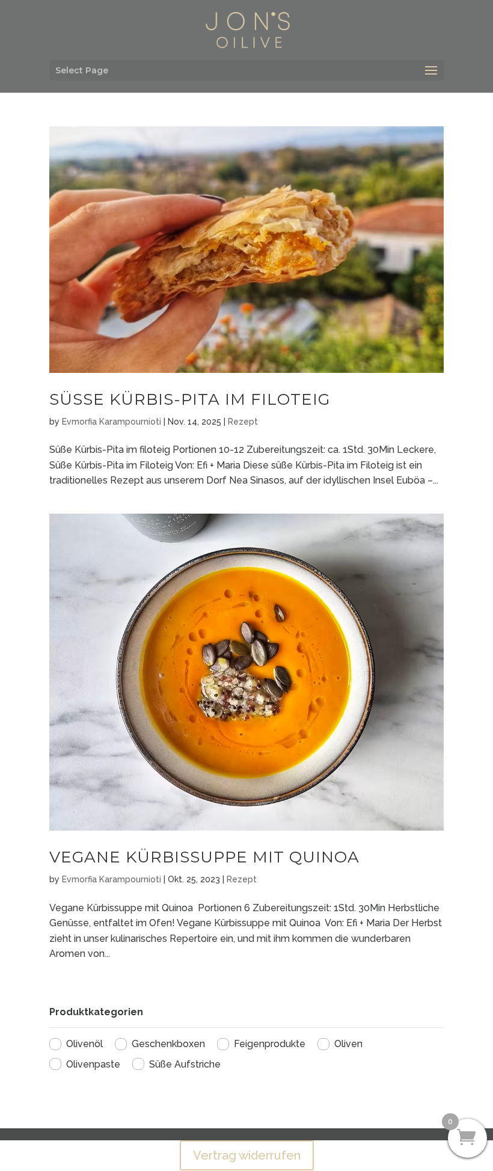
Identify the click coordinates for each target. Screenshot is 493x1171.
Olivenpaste (93, 1064)
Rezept (243, 421)
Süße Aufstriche (185, 1064)
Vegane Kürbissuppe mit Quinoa (204, 857)
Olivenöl (84, 1044)
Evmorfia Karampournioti (111, 421)
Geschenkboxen (168, 1044)
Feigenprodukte (269, 1044)
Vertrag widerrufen (247, 1155)
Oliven (348, 1044)
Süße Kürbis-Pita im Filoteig (189, 399)
